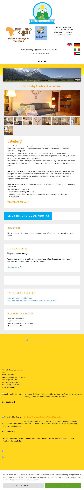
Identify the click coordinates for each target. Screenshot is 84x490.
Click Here (11, 387)
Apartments (30, 438)
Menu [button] (43, 61)
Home (5, 438)
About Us (13, 438)
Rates (21, 438)
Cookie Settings (23, 486)
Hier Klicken (66, 35)
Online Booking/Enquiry (58, 438)
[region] (42, 480)
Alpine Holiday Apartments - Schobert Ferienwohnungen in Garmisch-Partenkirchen (42, 13)
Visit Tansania (42, 438)
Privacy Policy (16, 441)
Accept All (63, 486)
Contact (6, 441)
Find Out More (13, 267)
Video (72, 438)
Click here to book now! (26, 215)
